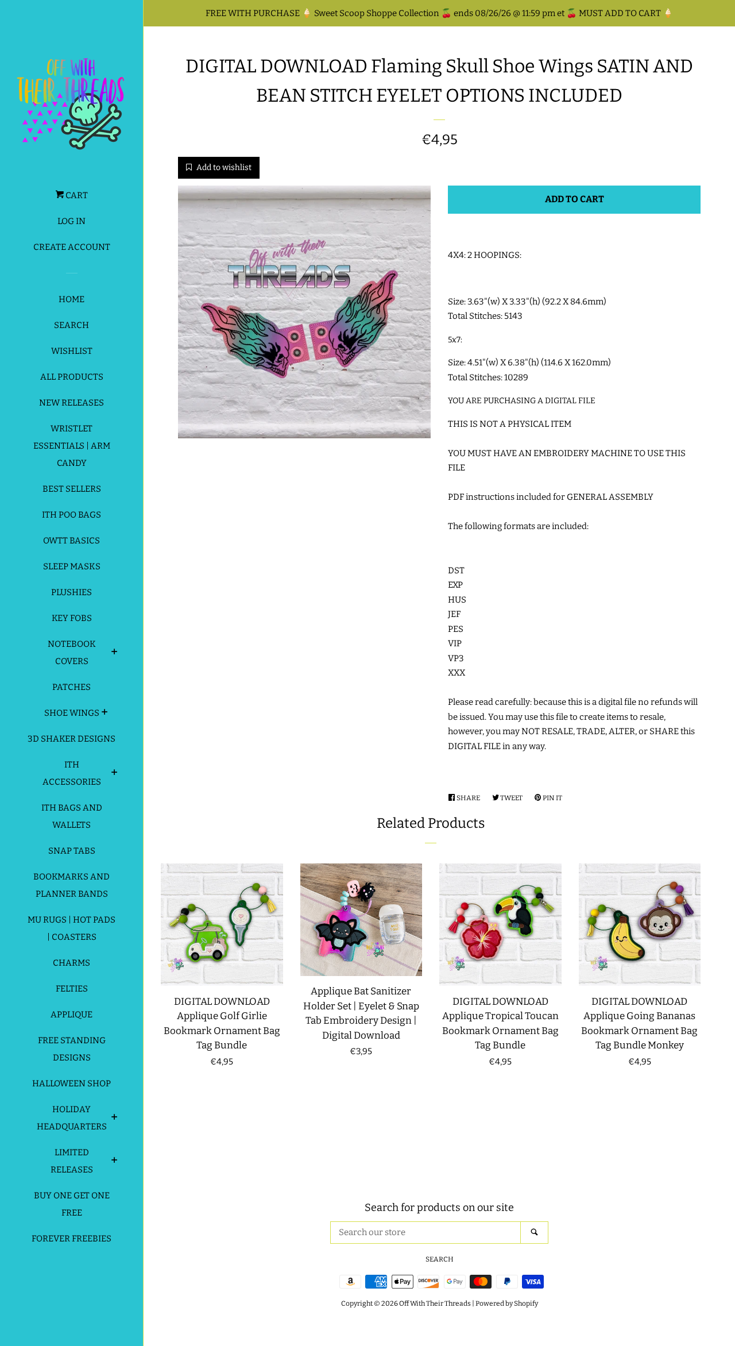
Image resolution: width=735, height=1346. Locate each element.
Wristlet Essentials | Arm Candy (71, 445)
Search (71, 325)
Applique (71, 1014)
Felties (72, 989)
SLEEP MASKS (71, 566)
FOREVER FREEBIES (71, 1238)
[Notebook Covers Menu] (114, 653)
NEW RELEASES (71, 403)
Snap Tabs (71, 851)
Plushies (71, 592)
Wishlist (71, 351)
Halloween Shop (71, 1083)
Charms (71, 963)
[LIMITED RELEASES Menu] (114, 1161)
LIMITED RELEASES (72, 1161)
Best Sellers (71, 489)
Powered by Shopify (506, 1303)
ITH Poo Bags (71, 515)
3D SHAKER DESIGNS (71, 739)
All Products (71, 377)
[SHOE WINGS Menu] (104, 713)
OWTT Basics (71, 540)
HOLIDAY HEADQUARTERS (72, 1118)
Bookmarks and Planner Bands (71, 885)
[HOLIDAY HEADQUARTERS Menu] (114, 1118)
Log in (71, 221)
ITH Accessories (71, 773)
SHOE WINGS (71, 713)
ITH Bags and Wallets (71, 816)
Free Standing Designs (72, 1049)
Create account (71, 247)
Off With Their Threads (435, 1303)
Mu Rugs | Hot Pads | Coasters (71, 928)
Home (71, 299)
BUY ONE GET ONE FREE (72, 1204)
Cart (76, 195)
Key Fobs (72, 618)
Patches (71, 687)
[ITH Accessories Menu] (114, 773)
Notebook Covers (72, 652)
